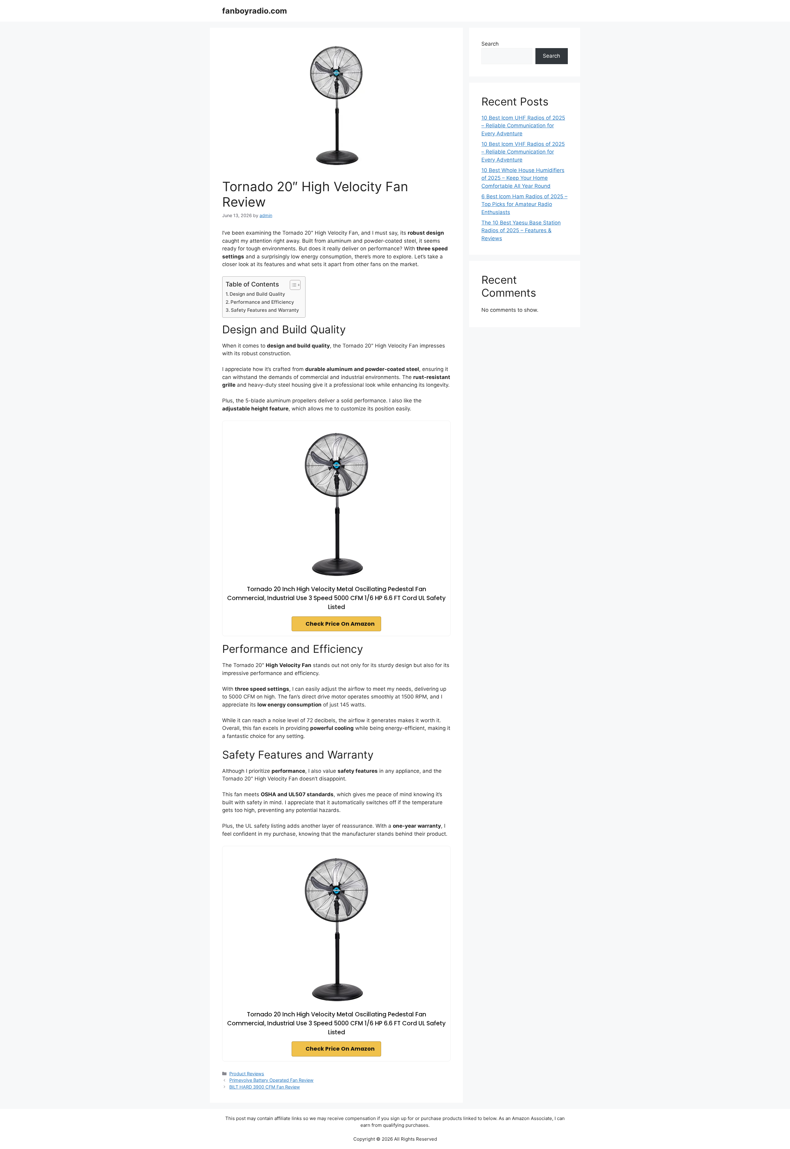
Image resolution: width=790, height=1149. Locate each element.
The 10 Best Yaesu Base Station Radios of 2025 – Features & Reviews (521, 230)
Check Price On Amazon (340, 624)
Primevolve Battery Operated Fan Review (271, 1080)
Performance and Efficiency (262, 302)
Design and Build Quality (257, 294)
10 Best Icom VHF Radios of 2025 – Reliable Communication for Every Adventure (523, 152)
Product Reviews (246, 1073)
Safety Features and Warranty (265, 310)
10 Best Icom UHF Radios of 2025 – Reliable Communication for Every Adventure (523, 126)
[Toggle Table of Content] (292, 285)
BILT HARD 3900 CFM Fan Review (264, 1086)
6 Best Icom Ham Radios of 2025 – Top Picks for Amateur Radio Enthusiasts (524, 204)
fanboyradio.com (254, 10)
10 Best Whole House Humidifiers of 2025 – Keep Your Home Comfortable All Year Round (522, 178)
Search (490, 44)
